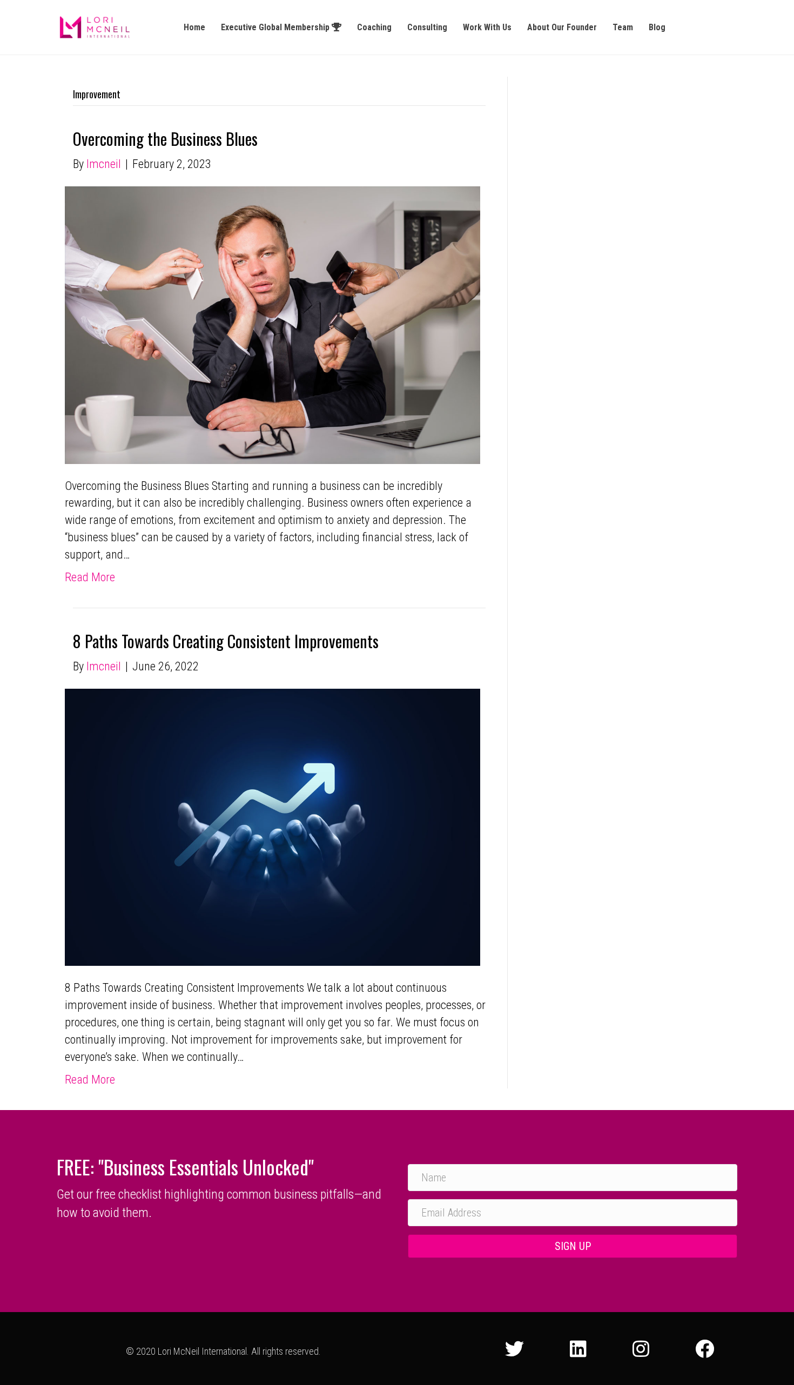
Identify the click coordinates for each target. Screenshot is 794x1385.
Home (194, 27)
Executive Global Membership (276, 27)
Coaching (374, 27)
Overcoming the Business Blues (165, 138)
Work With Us (487, 27)
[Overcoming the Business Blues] (272, 324)
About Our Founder (562, 27)
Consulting (427, 27)
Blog (657, 27)
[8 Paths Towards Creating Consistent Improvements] (272, 826)
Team (623, 27)
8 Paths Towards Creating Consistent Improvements (226, 641)
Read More (90, 577)
